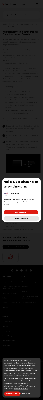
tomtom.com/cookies (21, 388)
